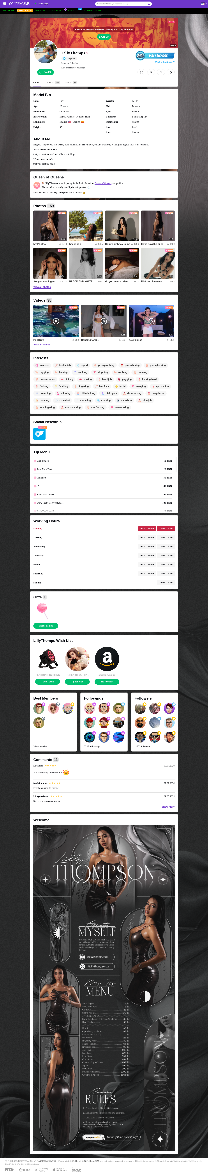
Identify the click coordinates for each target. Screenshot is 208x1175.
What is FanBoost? (165, 62)
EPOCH (73, 1161)
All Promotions (56, 11)
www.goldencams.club (45, 1161)
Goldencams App (93, 11)
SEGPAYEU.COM (90, 1161)
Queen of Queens (103, 183)
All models (8, 11)
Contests (73, 11)
